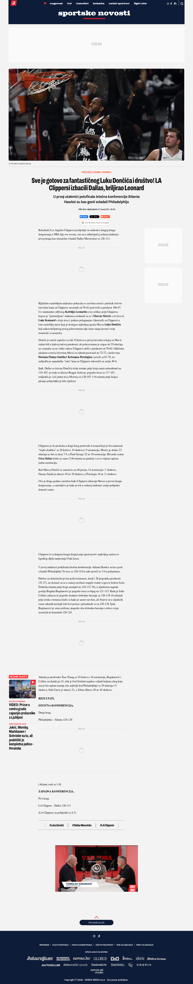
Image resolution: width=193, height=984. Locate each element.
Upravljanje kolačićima (96, 952)
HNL (69, 3)
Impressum (44, 945)
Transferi (82, 3)
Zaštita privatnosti (104, 945)
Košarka (98, 3)
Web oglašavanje (125, 945)
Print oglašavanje (144, 945)
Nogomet (56, 3)
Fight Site (140, 3)
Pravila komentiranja (82, 945)
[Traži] (182, 4)
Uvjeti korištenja (60, 945)
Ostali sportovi (119, 3)
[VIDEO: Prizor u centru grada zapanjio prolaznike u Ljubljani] (22, 689)
